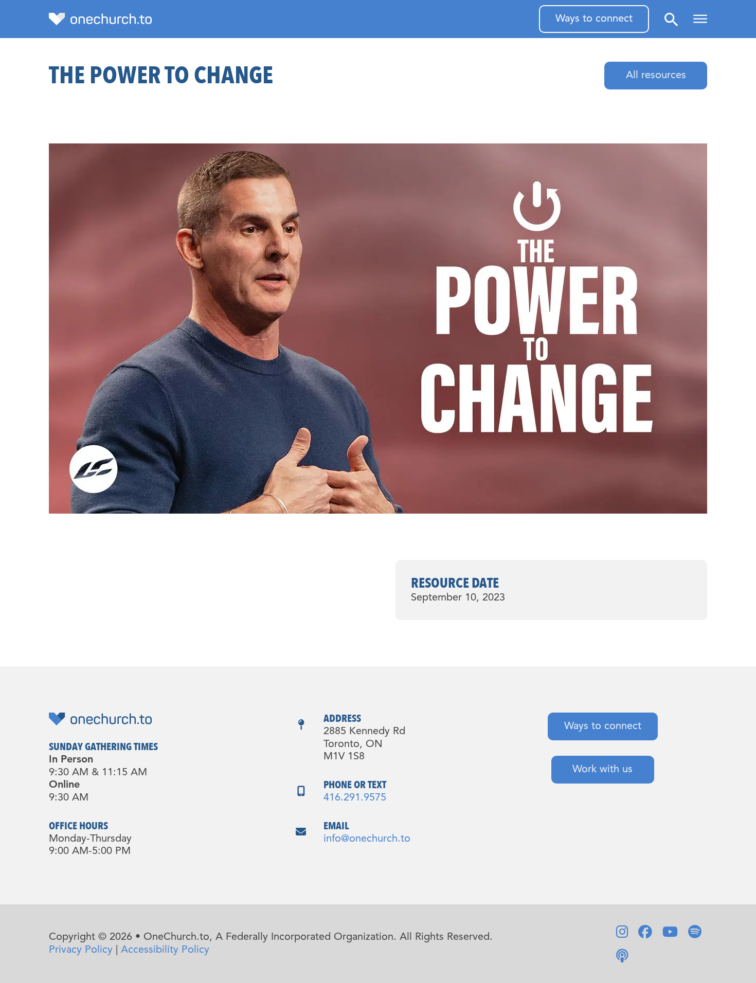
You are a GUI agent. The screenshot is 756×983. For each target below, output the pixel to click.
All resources (656, 75)
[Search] (671, 19)
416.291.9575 (354, 798)
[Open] (700, 19)
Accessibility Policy (165, 950)
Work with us (602, 769)
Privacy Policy (81, 950)
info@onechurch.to (366, 839)
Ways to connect (594, 19)
